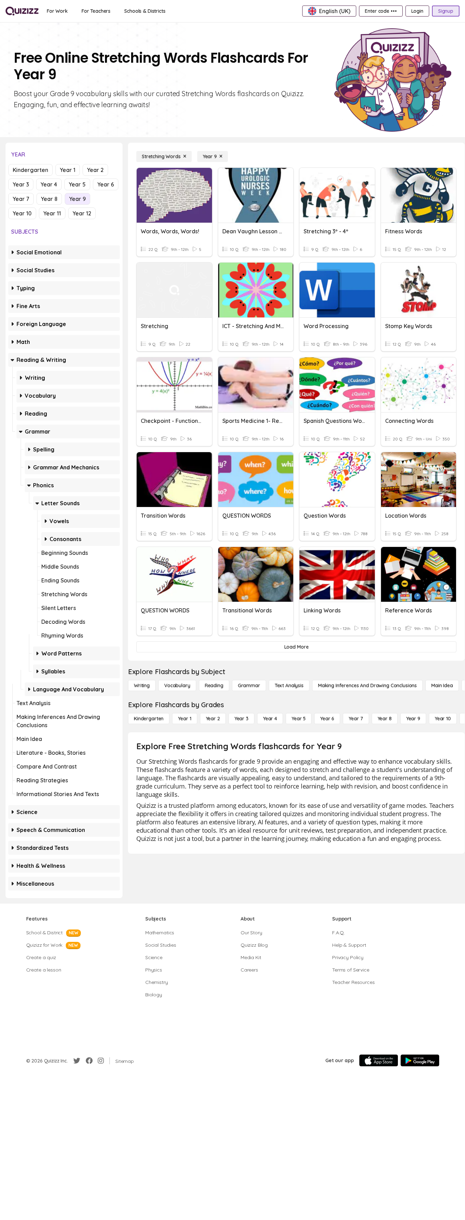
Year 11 (52, 213)
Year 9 (77, 198)
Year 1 (67, 169)
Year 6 (105, 184)
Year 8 (49, 198)
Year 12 (82, 213)
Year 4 (49, 184)
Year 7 (21, 198)
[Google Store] (420, 1060)
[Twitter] (76, 1060)
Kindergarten (30, 169)
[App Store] (378, 1060)
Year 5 (77, 184)
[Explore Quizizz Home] (22, 11)
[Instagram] (101, 1060)
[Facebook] (89, 1060)
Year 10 (22, 213)
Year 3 (21, 184)
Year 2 (95, 169)
